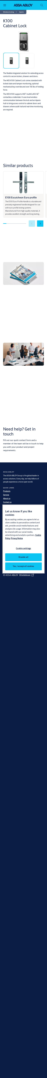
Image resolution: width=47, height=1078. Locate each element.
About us (6, 498)
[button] (21, 12)
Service (6, 495)
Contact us (7, 502)
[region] (23, 539)
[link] (10, 12)
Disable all (23, 557)
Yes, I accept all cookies (23, 566)
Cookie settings (23, 548)
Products (6, 491)
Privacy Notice (17, 538)
